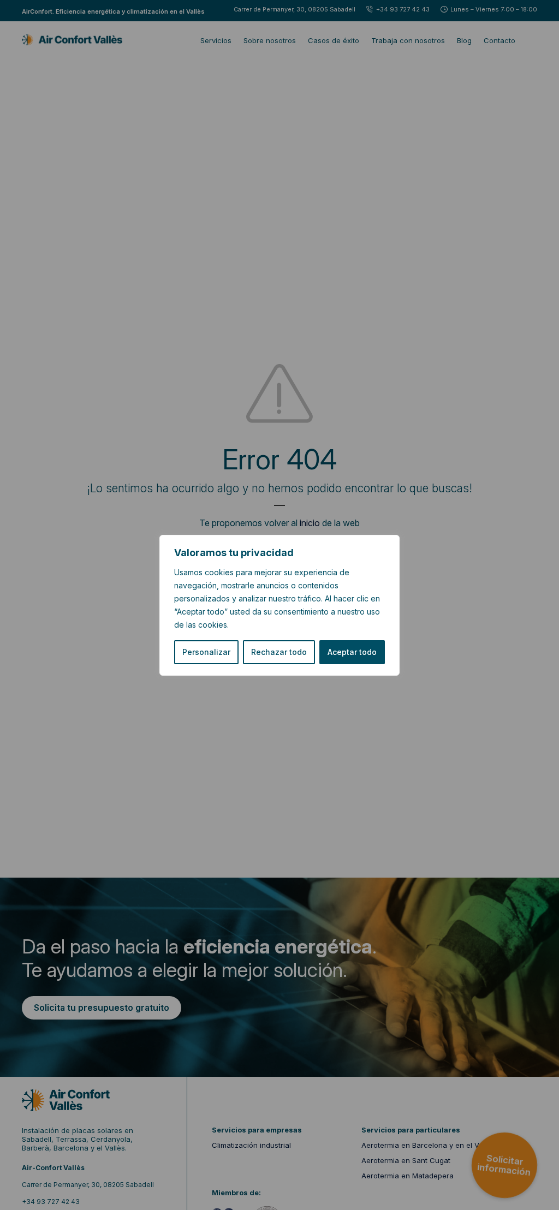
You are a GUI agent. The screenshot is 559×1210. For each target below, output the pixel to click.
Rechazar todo (279, 652)
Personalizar (206, 652)
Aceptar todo (352, 652)
